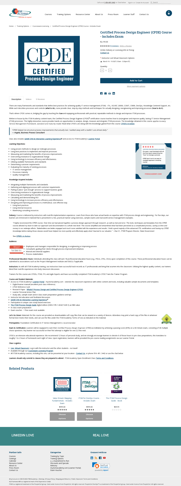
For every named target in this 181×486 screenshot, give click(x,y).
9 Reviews (40, 99)
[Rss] (96, 458)
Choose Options (62, 416)
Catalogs (12, 458)
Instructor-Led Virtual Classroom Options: (117, 58)
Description (16, 99)
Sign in (130, 3)
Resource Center (83, 14)
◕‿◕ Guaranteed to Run (59, 461)
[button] (101, 466)
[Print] (109, 93)
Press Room (113, 14)
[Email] (105, 93)
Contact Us (144, 14)
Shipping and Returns (63, 479)
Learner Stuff (128, 14)
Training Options (64, 14)
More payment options (136, 86)
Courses (48, 14)
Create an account (142, 3)
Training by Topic (57, 456)
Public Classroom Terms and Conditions (85, 479)
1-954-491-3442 (109, 2)
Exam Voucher (56, 470)
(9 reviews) (114, 46)
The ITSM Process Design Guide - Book (116, 399)
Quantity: (103, 66)
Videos (29, 99)
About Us (99, 14)
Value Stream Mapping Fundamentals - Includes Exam (62, 400)
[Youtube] (104, 458)
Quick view (62, 384)
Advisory (53, 465)
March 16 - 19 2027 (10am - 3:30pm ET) (116, 61)
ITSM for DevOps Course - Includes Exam (89, 399)
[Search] (151, 2)
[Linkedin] (113, 93)
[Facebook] (101, 93)
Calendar (12, 461)
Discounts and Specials (59, 463)
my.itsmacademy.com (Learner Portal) (65, 468)
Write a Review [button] (126, 46)
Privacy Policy (50, 479)
